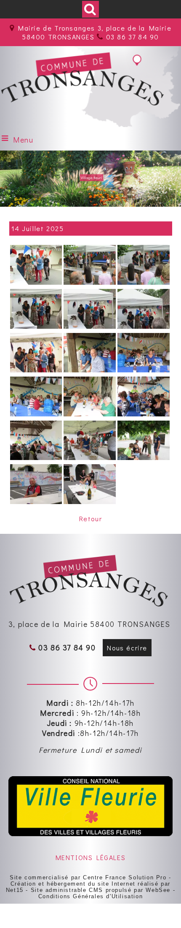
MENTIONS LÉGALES (91, 857)
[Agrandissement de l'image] (36, 282)
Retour (90, 518)
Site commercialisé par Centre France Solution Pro (88, 877)
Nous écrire (127, 647)
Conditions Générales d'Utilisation (90, 896)
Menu (23, 140)
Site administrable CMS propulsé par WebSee (100, 890)
